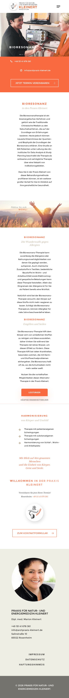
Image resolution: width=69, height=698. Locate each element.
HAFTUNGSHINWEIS (32, 664)
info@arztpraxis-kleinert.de (37, 70)
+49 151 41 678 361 (22, 61)
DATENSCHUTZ (35, 659)
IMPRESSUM (37, 654)
